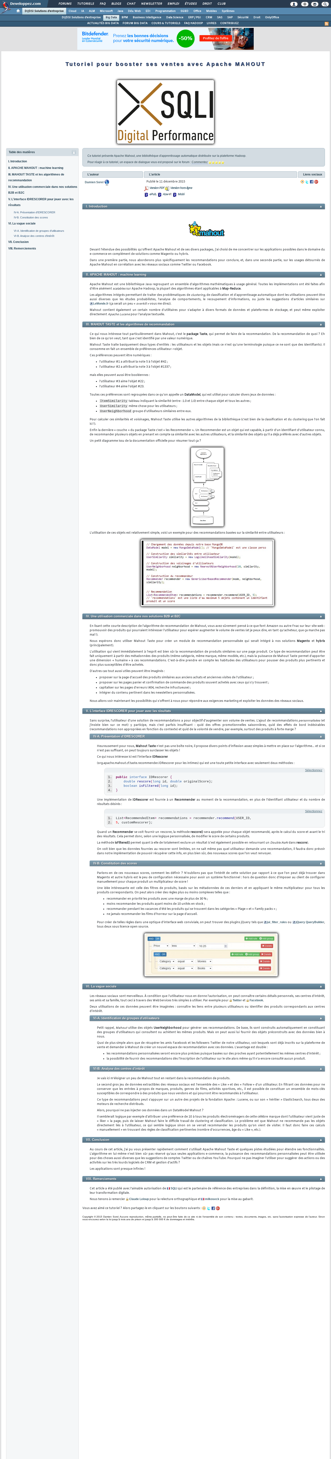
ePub (152, 194)
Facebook (256, 1000)
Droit (207, 4)
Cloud (72, 11)
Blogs (116, 4)
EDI (148, 11)
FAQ (102, 4)
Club (221, 4)
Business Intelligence (147, 17)
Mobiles (211, 11)
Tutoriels (85, 4)
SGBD (185, 11)
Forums (65, 4)
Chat (131, 4)
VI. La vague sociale (22, 223)
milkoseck (212, 1199)
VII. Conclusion (18, 242)
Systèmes (228, 11)
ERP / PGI (194, 17)
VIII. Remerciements (22, 248)
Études (190, 4)
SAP (230, 17)
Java (120, 11)
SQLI (174, 1188)
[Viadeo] (302, 182)
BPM (125, 17)
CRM (209, 17)
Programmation (165, 11)
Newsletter (151, 4)
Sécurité (243, 17)
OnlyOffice (272, 17)
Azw (165, 194)
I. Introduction (17, 161)
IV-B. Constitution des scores (31, 217)
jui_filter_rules (277, 922)
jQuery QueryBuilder (310, 922)
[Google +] (316, 182)
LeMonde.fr (101, 303)
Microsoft (106, 11)
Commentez (200, 162)
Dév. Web (134, 11)
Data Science (174, 17)
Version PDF (156, 188)
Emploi (173, 4)
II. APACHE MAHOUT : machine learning (35, 168)
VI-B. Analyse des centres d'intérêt (34, 235)
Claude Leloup (139, 1199)
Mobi (181, 194)
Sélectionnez (313, 770)
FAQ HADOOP (193, 23)
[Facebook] (312, 182)
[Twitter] (307, 182)
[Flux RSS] (327, 24)
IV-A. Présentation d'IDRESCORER (34, 212)
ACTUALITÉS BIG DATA (103, 23)
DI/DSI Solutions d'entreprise (44, 11)
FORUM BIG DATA (135, 23)
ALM (92, 11)
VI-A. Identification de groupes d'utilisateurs (39, 230)
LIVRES (211, 23)
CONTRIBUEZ (229, 23)
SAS (219, 17)
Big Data (111, 17)
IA (82, 11)
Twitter (237, 1000)
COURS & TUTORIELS (165, 23)
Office (197, 11)
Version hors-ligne (181, 188)
